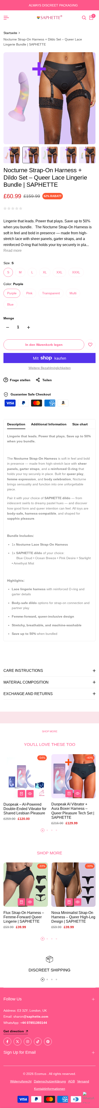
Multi (73, 293)
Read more (12, 250)
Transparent (51, 293)
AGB (71, 1081)
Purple (12, 293)
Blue (10, 304)
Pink (29, 293)
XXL (59, 272)
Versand (83, 1081)
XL (45, 272)
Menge (8, 318)
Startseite (10, 33)
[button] (90, 344)
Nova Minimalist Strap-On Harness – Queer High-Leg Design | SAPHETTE (73, 917)
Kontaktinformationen (49, 1089)
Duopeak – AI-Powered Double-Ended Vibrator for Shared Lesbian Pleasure (24, 808)
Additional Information (49, 424)
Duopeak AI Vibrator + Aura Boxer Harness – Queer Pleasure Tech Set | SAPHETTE (72, 810)
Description (16, 424)
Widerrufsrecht (21, 1081)
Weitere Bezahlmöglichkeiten (50, 368)
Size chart (80, 424)
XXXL (76, 272)
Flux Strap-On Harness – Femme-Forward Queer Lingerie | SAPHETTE (23, 917)
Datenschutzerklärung (50, 1081)
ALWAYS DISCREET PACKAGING (49, 5)
